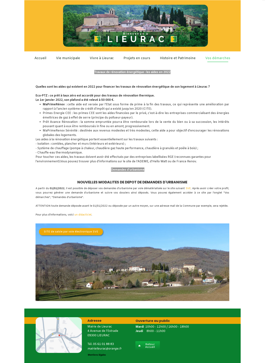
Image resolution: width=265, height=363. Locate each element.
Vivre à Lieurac (102, 58)
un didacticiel (82, 215)
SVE (188, 188)
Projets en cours (136, 58)
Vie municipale (68, 58)
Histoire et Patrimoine (178, 58)
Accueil (40, 58)
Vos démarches (217, 58)
